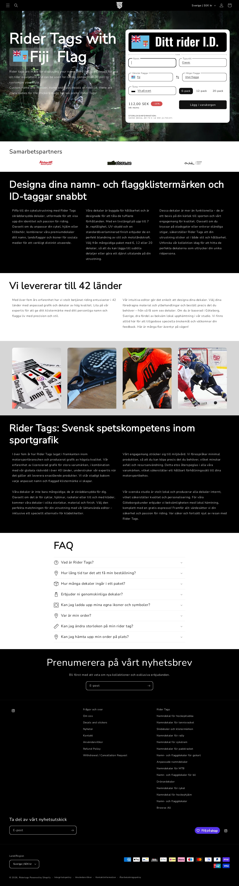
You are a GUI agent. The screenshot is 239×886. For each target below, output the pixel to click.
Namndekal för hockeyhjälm (174, 794)
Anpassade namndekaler (172, 762)
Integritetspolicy (63, 877)
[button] (8, 5)
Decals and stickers (95, 722)
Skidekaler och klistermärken (175, 729)
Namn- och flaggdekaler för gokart (179, 755)
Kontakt (88, 736)
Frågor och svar (93, 709)
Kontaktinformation (106, 877)
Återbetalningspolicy (130, 877)
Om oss (88, 716)
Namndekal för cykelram (172, 742)
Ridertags (24, 877)
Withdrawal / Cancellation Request (105, 755)
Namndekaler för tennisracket (175, 722)
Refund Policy (92, 749)
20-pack (218, 91)
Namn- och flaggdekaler (172, 801)
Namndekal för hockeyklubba (175, 716)
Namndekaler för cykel (171, 788)
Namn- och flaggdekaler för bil (176, 775)
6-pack (185, 91)
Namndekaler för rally (170, 736)
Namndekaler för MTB (170, 768)
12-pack (201, 91)
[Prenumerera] (149, 685)
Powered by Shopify (40, 877)
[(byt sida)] (177, 77)
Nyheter (88, 729)
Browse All (164, 808)
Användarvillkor (93, 742)
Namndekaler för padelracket (175, 749)
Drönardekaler (166, 781)
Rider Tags (163, 709)
